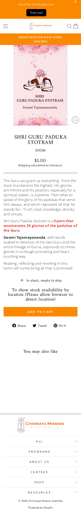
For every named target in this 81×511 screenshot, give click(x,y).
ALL (39, 441)
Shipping (24, 165)
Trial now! (36, 12)
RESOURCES (39, 492)
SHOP (39, 482)
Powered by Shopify (40, 507)
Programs (39, 451)
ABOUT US (39, 461)
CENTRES (39, 472)
